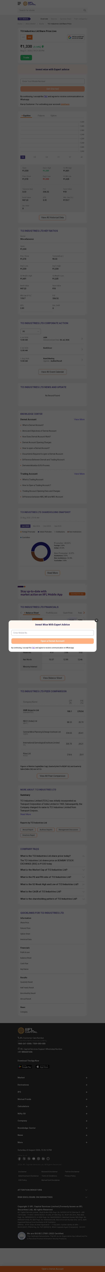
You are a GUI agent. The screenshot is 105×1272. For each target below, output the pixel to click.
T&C (33, 648)
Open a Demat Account (52, 641)
